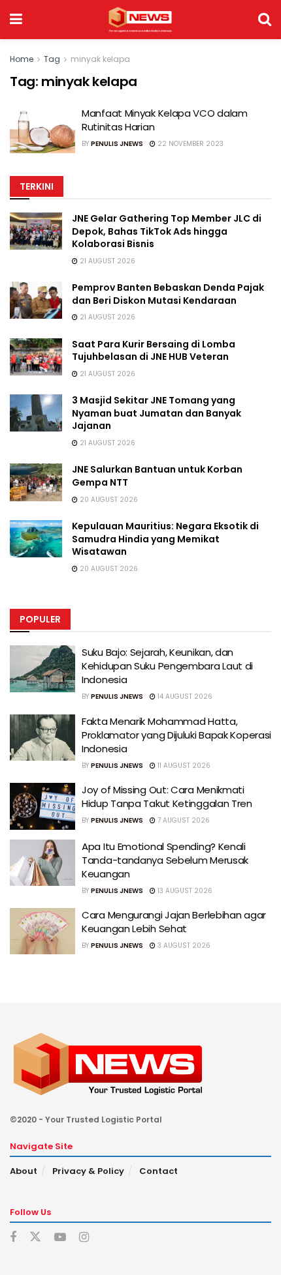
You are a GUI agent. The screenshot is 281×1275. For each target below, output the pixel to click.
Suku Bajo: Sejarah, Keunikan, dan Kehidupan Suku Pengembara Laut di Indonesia (167, 665)
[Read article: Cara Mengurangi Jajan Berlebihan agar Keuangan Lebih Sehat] (42, 931)
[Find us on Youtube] (60, 1237)
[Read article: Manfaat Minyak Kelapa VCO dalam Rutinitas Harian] (42, 129)
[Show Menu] (16, 19)
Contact (158, 1171)
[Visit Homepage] (140, 20)
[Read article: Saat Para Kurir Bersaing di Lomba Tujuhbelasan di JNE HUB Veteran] (36, 356)
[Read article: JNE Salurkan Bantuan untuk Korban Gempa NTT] (36, 482)
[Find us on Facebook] (13, 1237)
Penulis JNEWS (117, 144)
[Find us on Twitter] (35, 1237)
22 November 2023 (189, 144)
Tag (52, 59)
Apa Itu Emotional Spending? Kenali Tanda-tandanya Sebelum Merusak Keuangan (165, 860)
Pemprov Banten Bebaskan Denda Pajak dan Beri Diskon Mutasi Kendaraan (168, 294)
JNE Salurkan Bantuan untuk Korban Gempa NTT (157, 476)
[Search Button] (264, 19)
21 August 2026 (106, 261)
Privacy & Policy (88, 1171)
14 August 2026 (184, 696)
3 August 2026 (183, 945)
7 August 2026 (183, 820)
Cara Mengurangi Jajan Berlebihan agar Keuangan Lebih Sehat (174, 921)
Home (21, 59)
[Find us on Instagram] (84, 1237)
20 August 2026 (108, 500)
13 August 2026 (184, 891)
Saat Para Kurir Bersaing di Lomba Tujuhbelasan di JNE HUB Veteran (153, 351)
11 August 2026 (183, 765)
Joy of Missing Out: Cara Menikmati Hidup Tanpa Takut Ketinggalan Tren (167, 796)
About (23, 1171)
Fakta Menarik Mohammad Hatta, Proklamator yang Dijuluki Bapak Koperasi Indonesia (176, 734)
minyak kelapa (100, 59)
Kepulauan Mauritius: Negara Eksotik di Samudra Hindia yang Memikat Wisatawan (165, 539)
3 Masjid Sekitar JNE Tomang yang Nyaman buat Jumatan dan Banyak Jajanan (156, 413)
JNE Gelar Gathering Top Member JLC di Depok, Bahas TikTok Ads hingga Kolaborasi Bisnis (166, 231)
